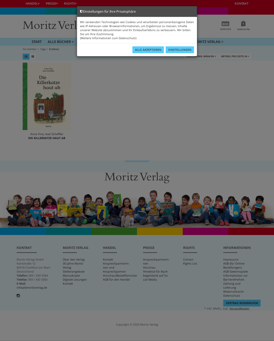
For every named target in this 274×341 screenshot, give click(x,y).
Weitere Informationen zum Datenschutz (108, 38)
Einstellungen (179, 50)
